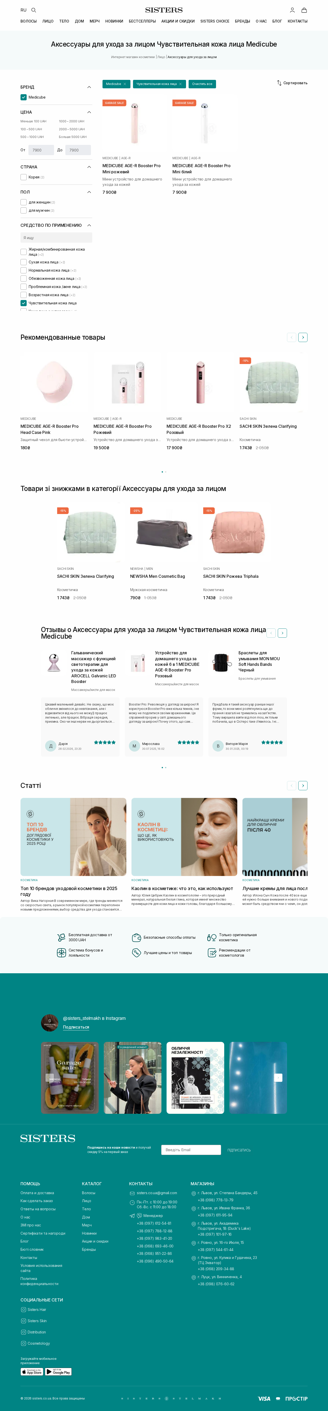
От (22, 150)
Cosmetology (39, 1343)
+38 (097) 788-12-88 (154, 1231)
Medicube (110, 158)
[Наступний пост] (278, 1078)
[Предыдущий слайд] (291, 337)
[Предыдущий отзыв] (271, 633)
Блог (24, 1241)
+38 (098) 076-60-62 (216, 1284)
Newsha (137, 569)
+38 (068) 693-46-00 (155, 1246)
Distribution (37, 1332)
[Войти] (292, 10)
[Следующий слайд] (303, 337)
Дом (86, 1217)
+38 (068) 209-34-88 (216, 1269)
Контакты (28, 1257)
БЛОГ (277, 21)
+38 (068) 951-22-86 (154, 1253)
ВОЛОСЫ (28, 21)
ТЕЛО (64, 21)
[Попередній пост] (50, 1078)
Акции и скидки (95, 1241)
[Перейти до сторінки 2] (165, 472)
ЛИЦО (47, 21)
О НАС (261, 21)
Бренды (89, 1249)
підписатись (239, 1149)
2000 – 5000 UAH (72, 129)
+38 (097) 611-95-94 (215, 1215)
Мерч (86, 1225)
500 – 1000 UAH (32, 137)
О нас (25, 1217)
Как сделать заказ (36, 1201)
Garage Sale (114, 102)
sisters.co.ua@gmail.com (157, 1193)
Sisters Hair (37, 1309)
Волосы (88, 1193)
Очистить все (202, 84)
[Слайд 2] (165, 767)
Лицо (86, 1201)
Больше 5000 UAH (73, 137)
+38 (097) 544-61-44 (215, 1249)
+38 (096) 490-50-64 (155, 1261)
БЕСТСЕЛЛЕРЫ (142, 21)
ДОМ (79, 21)
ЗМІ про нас (30, 1225)
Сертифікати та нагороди (42, 1233)
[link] (304, 10)
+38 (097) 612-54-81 (154, 1223)
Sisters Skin (37, 1321)
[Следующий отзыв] (282, 633)
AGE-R (126, 158)
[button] (116, 84)
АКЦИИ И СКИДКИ (178, 21)
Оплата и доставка (37, 1193)
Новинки (89, 1233)
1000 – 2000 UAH (71, 121)
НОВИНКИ (114, 21)
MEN (149, 569)
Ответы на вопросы (38, 1209)
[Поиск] (33, 10)
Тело (86, 1209)
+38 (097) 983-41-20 (154, 1238)
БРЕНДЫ (242, 21)
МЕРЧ (95, 21)
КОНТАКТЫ (298, 21)
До (60, 150)
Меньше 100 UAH (33, 121)
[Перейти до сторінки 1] (162, 472)
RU (23, 10)
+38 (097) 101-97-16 (215, 1234)
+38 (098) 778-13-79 (215, 1200)
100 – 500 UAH (31, 129)
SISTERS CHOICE (214, 21)
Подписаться (76, 1027)
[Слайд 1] (162, 767)
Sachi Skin (248, 419)
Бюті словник (32, 1249)
